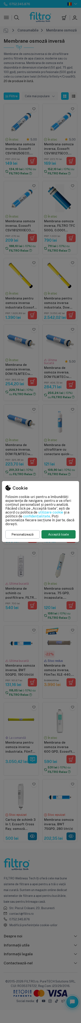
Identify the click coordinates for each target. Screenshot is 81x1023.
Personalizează (22, 534)
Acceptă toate (58, 534)
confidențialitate (36, 516)
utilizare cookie (50, 512)
